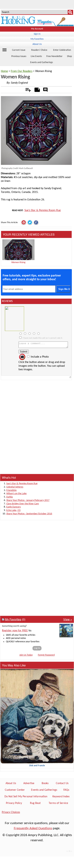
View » (67, 619)
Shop (69, 56)
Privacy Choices (11, 812)
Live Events (36, 56)
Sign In (37, 34)
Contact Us (62, 783)
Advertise (28, 783)
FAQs (66, 790)
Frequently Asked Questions (33, 828)
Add (26, 89)
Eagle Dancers (13, 507)
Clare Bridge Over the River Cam (22, 503)
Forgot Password (46, 655)
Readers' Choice (39, 50)
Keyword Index (61, 796)
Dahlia (9, 497)
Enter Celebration (62, 50)
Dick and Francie (37, 765)
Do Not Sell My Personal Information (25, 796)
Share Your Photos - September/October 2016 (29, 513)
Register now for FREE (15, 630)
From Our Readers (21, 71)
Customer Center (15, 790)
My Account (37, 29)
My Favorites (37, 39)
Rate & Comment (45, 90)
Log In (37, 648)
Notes (36, 89)
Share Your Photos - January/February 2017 (27, 500)
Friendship (11, 490)
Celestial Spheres (14, 487)
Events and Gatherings (41, 62)
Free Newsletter (54, 56)
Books (45, 783)
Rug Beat (35, 803)
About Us (37, 44)
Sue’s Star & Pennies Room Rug (42, 210)
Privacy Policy (14, 803)
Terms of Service (58, 803)
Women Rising (18, 262)
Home (4, 71)
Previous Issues (18, 56)
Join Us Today (26, 655)
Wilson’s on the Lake (16, 493)
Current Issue (18, 50)
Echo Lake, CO (13, 510)
